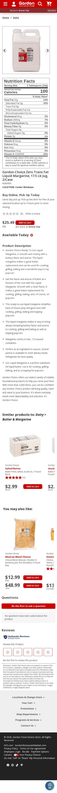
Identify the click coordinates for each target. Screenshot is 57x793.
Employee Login (12, 751)
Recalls (25, 751)
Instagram (12, 765)
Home (5, 17)
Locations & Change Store (27, 697)
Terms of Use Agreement (33, 748)
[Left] (4, 50)
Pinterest (21, 765)
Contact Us (27, 725)
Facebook (8, 765)
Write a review (33, 213)
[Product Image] (26, 49)
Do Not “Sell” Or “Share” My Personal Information (29, 758)
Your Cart (27, 702)
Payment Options (40, 751)
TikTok (17, 765)
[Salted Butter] (25, 445)
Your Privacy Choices (30, 754)
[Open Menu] (5, 4)
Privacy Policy (11, 748)
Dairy (16, 17)
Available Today (15, 235)
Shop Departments (27, 714)
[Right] (48, 50)
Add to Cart (25, 222)
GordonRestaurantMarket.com (30, 745)
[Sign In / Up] (13, 3)
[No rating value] (11, 214)
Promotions (27, 708)
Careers (8, 754)
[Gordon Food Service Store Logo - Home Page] (27, 4)
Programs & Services (27, 719)
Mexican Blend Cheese (18, 555)
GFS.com (8, 745)
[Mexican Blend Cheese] (25, 533)
